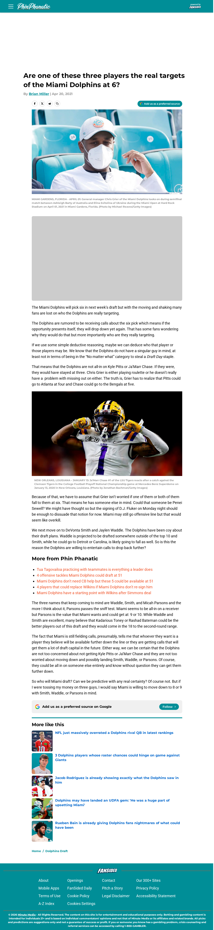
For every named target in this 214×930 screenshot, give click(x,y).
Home (36, 851)
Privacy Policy (147, 888)
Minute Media (27, 914)
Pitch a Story (112, 888)
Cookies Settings (81, 903)
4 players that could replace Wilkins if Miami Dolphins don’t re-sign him (95, 587)
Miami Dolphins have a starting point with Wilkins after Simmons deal (94, 593)
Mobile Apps (48, 888)
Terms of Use (49, 896)
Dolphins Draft (56, 851)
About (43, 880)
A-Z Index (46, 903)
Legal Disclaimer (116, 896)
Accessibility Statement (156, 896)
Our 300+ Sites (148, 880)
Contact (108, 880)
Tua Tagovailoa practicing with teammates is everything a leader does (95, 569)
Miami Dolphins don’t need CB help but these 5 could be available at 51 (95, 581)
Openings (75, 880)
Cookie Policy (78, 896)
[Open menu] (10, 6)
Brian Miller (39, 94)
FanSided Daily (79, 888)
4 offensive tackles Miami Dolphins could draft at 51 (79, 575)
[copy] (57, 104)
